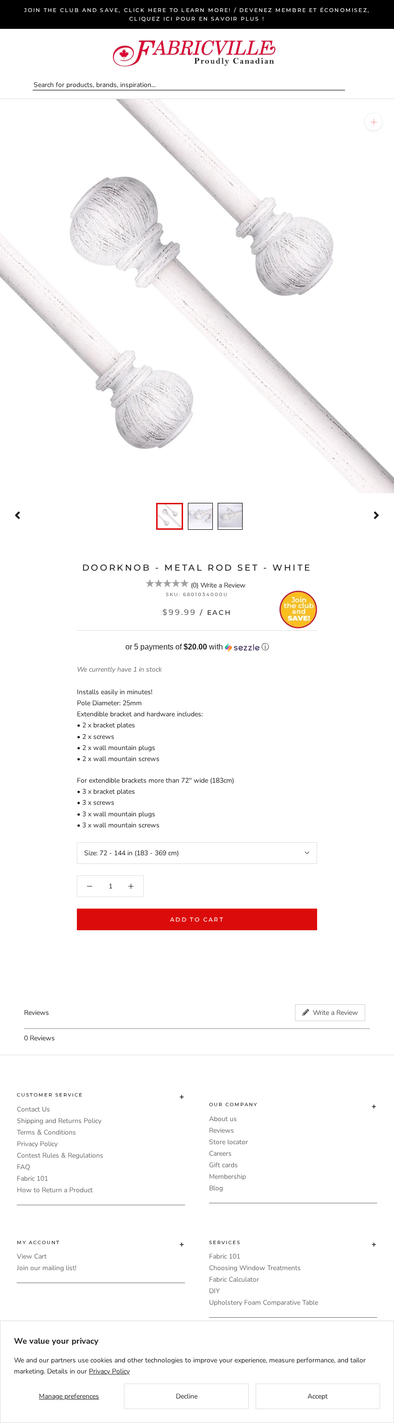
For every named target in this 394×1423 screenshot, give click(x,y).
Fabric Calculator (234, 1279)
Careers (220, 1153)
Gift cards (223, 1165)
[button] (197, 647)
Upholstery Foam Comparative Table (263, 1302)
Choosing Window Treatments (255, 1268)
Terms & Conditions (46, 1132)
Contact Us (33, 1109)
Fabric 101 (32, 1178)
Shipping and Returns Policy (59, 1120)
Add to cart (197, 919)
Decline (186, 1396)
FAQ (23, 1167)
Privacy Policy (37, 1143)
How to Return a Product (55, 1190)
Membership (227, 1176)
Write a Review (223, 585)
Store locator (228, 1142)
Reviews (221, 1130)
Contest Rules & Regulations (60, 1155)
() (194, 585)
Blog (216, 1188)
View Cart (32, 1256)
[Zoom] (373, 121)
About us (223, 1118)
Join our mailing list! (46, 1268)
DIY (214, 1291)
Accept (318, 1396)
